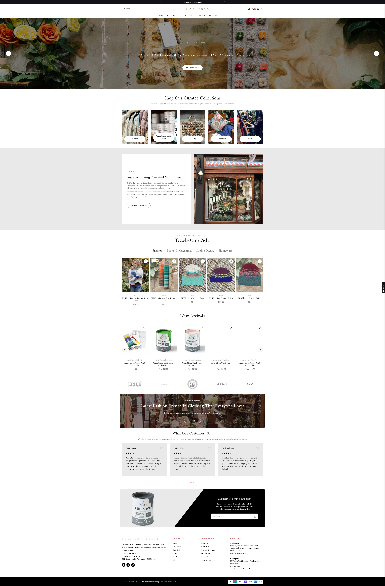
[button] (224, 2)
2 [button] (192, 84)
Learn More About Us (138, 205)
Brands (175, 553)
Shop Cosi (176, 550)
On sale (250, 139)
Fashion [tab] (158, 251)
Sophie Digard (193, 139)
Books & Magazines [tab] (179, 251)
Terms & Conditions (208, 560)
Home (175, 543)
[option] (135, 284)
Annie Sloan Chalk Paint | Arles (221, 364)
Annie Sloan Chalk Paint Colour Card (135, 364)
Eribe (135, 295)
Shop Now (192, 420)
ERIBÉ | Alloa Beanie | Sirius (221, 298)
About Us (204, 543)
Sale (174, 560)
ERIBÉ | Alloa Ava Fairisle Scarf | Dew (135, 299)
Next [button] (376, 53)
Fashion (135, 139)
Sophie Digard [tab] (205, 251)
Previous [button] (8, 53)
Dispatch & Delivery (208, 550)
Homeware (221, 139)
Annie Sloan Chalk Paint (163, 137)
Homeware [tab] (225, 251)
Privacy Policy (206, 557)
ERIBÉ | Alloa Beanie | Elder (192, 298)
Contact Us (205, 547)
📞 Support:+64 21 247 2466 (192, 2)
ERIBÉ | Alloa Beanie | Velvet (249, 298)
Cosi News (176, 557)
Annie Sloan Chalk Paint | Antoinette (192, 364)
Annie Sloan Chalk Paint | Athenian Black (250, 364)
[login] (249, 8)
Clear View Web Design (168, 581)
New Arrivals (177, 547)
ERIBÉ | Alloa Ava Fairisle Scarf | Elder (164, 299)
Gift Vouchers (206, 553)
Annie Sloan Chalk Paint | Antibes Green (163, 364)
